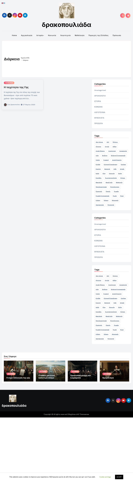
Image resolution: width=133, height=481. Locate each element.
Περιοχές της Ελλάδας (98, 35)
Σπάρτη (98, 200)
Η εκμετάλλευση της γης (18, 378)
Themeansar (84, 414)
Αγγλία (107, 147)
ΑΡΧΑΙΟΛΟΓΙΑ (100, 96)
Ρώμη (122, 196)
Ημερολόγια (108, 378)
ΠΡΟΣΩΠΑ (98, 123)
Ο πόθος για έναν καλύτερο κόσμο (46, 376)
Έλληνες (115, 142)
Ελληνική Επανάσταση (110, 164)
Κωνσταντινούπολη (111, 178)
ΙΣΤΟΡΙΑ (97, 101)
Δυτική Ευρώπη (116, 160)
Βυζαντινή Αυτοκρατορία (118, 155)
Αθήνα (114, 147)
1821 (108, 142)
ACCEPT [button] (119, 477)
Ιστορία (39, 35)
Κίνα (104, 173)
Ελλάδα (98, 164)
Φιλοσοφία (115, 200)
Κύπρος (122, 178)
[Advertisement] (80, 58)
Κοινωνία (52, 35)
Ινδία (115, 169)
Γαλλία (98, 160)
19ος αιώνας (99, 142)
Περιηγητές (99, 191)
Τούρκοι (106, 200)
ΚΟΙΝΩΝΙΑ (9, 83)
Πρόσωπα (117, 35)
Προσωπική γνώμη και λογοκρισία (80, 376)
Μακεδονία (99, 182)
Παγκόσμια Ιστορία (101, 187)
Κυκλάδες (99, 178)
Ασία (97, 155)
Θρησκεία (107, 169)
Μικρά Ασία (109, 182)
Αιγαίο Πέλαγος (100, 151)
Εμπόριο (123, 164)
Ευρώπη (98, 169)
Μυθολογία (79, 35)
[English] (2, 3)
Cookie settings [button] (105, 477)
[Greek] (4, 3)
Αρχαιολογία (26, 35)
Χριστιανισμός (100, 205)
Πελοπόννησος (114, 187)
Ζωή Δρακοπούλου (13, 104)
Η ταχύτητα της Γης (16, 87)
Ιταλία (97, 173)
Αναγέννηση (112, 151)
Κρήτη (120, 173)
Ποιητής (108, 191)
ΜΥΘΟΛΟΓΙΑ (99, 118)
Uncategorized (100, 90)
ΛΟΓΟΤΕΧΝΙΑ (99, 112)
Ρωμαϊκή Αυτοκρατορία (102, 196)
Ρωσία (115, 196)
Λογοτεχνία (65, 35)
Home (14, 35)
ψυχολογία (111, 205)
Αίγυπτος (98, 147)
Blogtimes (72, 414)
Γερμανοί (106, 160)
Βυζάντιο (104, 155)
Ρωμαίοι (116, 191)
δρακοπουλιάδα (66, 24)
